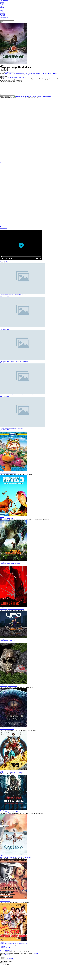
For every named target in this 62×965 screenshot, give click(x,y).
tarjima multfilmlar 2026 (5, 950)
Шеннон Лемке (20, 74)
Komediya (2, 13)
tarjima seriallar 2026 (5, 949)
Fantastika (2, 19)
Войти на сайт (3, 962)
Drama (1, 11)
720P (4, 261)
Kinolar (2, 2)
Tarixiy (1, 18)
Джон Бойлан (40, 73)
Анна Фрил (16, 73)
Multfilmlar (2, 4)
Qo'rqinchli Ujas (4, 17)
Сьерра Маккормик (10, 74)
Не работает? (3, 228)
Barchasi (2, 7)
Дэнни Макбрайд (23, 73)
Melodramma (3, 14)
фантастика (6, 77)
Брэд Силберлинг (9, 72)
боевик (12, 77)
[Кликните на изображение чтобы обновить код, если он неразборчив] (32, 96)
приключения (22, 77)
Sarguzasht (2, 15)
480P (1, 261)
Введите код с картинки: (6, 94)
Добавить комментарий (5, 97)
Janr (1, 6)
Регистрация (7, 954)
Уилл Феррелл (8, 73)
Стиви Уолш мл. (28, 74)
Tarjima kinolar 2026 (5, 947)
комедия (16, 77)
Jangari (1, 10)
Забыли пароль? (8, 958)
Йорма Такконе (33, 73)
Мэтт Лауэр (48, 73)
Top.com (4, 0)
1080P (7, 261)
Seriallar (2, 3)
